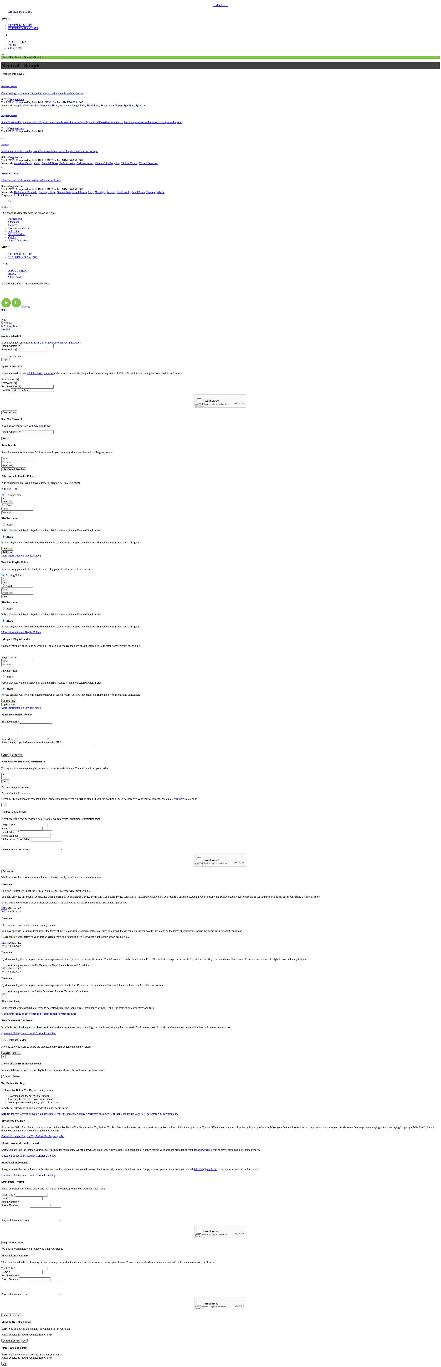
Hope (55, 105)
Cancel (6, 1053)
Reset (6, 438)
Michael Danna (129, 163)
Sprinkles (141, 105)
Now (5, 582)
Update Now (9, 701)
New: (9, 505)
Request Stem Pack (13, 1242)
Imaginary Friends (9, 116)
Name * (5, 828)
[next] (26, 306)
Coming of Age (47, 192)
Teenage (150, 192)
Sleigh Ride (92, 105)
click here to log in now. (40, 373)
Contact (5, 329)
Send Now (17, 754)
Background (15, 218)
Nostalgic (100, 192)
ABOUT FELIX (17, 41)
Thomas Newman (148, 163)
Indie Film (13, 231)
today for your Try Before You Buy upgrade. (32, 1136)
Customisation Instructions (15, 849)
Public (9, 524)
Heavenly (45, 105)
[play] (6, 306)
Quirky (12, 237)
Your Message (9, 739)
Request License (11, 1315)
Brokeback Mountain (25, 192)
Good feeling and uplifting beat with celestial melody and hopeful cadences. (42, 93)
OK (24, 1340)
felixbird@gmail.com (205, 1149)
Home (4, 57)
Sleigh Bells (78, 105)
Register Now (9, 412)
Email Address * (10, 721)
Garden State (64, 192)
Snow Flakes (115, 105)
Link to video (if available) (15, 839)
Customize (8, 871)
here (181, 798)
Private (9, 536)
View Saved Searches (14, 469)
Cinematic (13, 221)
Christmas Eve (31, 105)
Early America (67, 163)
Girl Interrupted (84, 163)
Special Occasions (18, 240)
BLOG (12, 45)
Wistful (161, 192)
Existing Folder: (14, 494)
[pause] (16, 306)
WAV (4, 911)
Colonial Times (50, 163)
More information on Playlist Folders (21, 555)
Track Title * (8, 824)
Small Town (138, 192)
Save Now (8, 465)
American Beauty (23, 163)
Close (5, 754)
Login (5, 359)
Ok (4, 805)
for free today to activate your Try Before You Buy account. (38, 1113)
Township (5, 144)
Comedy (13, 224)
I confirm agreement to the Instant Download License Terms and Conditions (47, 991)
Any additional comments (15, 1220)
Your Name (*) (9, 379)
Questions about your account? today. (28, 1033)
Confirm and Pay (11, 1340)
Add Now (7, 501)
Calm (37, 163)
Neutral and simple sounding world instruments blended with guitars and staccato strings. (49, 151)
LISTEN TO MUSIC (20, 11)
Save (5, 781)
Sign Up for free (43, 342)
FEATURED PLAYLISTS (23, 28)
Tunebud (44, 283)
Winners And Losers (9, 173)
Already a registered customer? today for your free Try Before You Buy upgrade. (127, 1113)
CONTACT (15, 48)
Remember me (13, 356)
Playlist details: (9, 657)
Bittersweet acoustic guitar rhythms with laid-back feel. (31, 180)
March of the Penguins (107, 163)
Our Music (16, 57)
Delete (16, 1053)
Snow (104, 105)
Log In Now (46, 425)
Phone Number (9, 835)
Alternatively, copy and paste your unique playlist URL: (31, 742)
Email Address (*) (11, 345)
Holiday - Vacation (18, 228)
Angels (18, 105)
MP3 (4, 908)
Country (5, 389)
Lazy (91, 192)
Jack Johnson (79, 192)
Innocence (65, 105)
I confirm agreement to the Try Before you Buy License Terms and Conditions (48, 965)
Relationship (123, 192)
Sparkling (129, 105)
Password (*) (8, 349)
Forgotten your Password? (66, 342)
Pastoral (111, 192)
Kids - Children (16, 234)
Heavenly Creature (9, 87)
